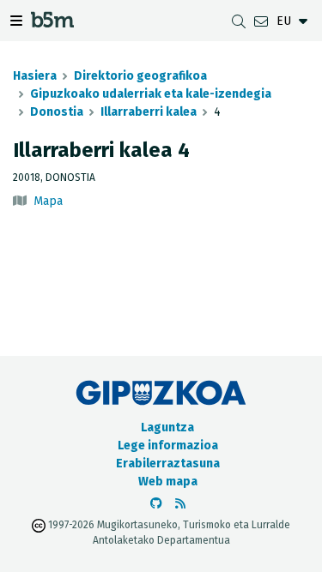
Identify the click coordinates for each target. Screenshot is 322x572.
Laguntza (167, 427)
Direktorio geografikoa (140, 76)
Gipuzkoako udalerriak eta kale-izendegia (150, 94)
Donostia (56, 112)
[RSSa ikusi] (180, 504)
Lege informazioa (168, 445)
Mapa (48, 201)
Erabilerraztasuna (168, 463)
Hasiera (35, 76)
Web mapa (167, 481)
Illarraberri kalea (148, 112)
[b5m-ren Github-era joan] (156, 504)
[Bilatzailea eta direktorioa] (239, 21)
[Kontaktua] (261, 21)
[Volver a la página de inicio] (52, 22)
